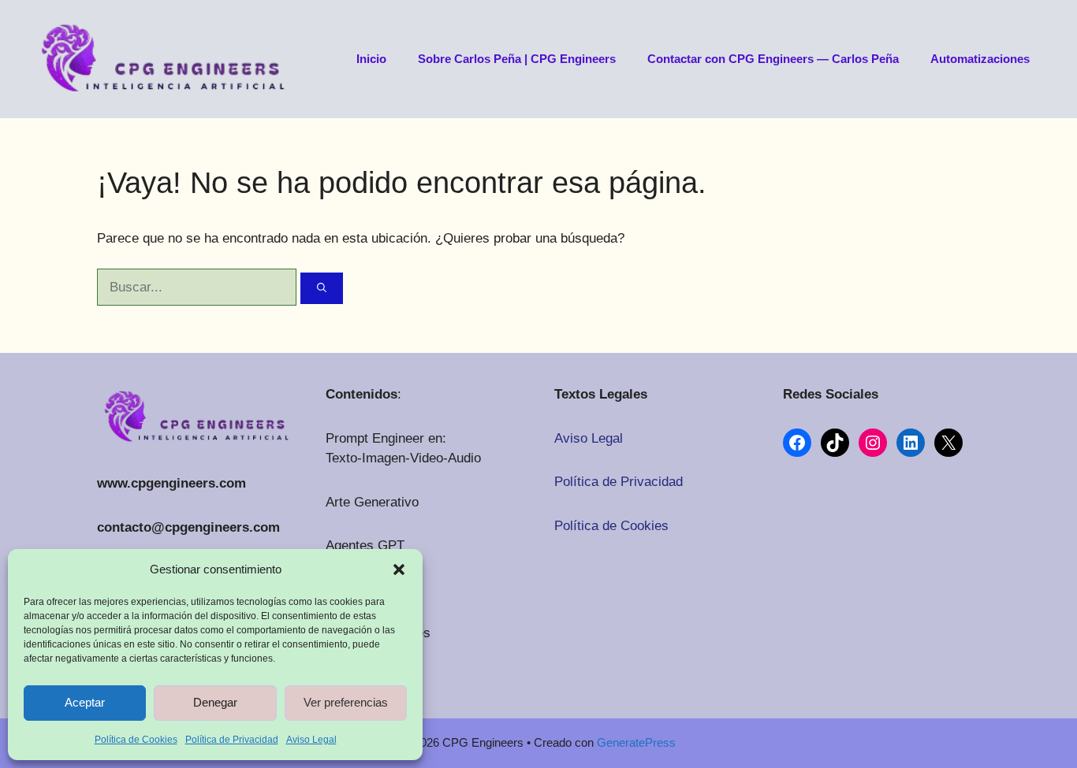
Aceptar (85, 702)
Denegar (215, 702)
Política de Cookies (136, 739)
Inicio (371, 58)
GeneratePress (636, 742)
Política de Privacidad (231, 739)
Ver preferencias (346, 702)
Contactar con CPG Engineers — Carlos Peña (773, 58)
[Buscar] (321, 288)
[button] (399, 569)
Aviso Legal (311, 739)
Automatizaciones (980, 58)
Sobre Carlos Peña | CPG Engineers (517, 58)
